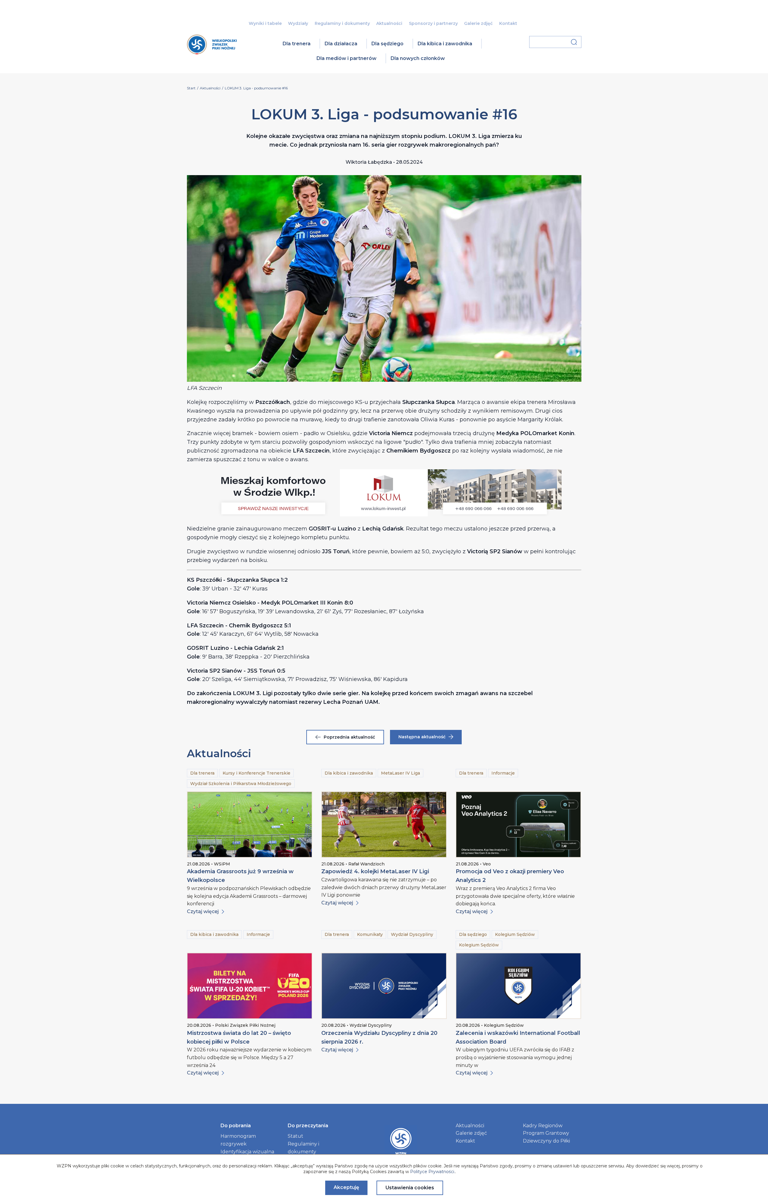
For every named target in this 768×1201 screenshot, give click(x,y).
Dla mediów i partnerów (346, 58)
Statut (295, 1136)
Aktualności (389, 23)
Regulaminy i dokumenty (342, 23)
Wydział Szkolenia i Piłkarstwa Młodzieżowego (240, 783)
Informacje (503, 773)
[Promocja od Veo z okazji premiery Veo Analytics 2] (518, 824)
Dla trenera (296, 43)
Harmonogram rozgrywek (238, 1140)
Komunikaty (370, 934)
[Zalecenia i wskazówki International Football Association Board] (518, 986)
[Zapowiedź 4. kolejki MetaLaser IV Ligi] (384, 824)
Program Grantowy (546, 1133)
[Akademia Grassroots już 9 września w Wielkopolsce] (249, 824)
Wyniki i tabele (265, 23)
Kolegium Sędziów (515, 934)
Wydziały (298, 23)
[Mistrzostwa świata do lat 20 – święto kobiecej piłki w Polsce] (249, 986)
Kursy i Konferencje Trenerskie (256, 773)
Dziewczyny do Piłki (546, 1141)
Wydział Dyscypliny (412, 934)
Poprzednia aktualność (349, 737)
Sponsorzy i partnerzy (433, 23)
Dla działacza (341, 43)
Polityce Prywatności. (432, 1171)
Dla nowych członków (418, 58)
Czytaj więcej (203, 911)
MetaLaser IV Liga (400, 773)
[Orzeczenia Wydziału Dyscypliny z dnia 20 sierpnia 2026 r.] (384, 986)
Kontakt (508, 23)
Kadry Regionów (542, 1125)
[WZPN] (212, 52)
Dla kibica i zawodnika (445, 43)
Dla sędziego (387, 43)
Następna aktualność (422, 736)
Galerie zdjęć (478, 23)
